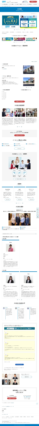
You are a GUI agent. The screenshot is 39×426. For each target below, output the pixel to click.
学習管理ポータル (37, 217)
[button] (17, 29)
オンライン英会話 (11, 2)
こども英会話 (7, 2)
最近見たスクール (37, 209)
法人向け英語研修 (15, 2)
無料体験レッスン (33, 1)
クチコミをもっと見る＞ (19, 364)
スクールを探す (38, 212)
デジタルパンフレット (38, 214)
